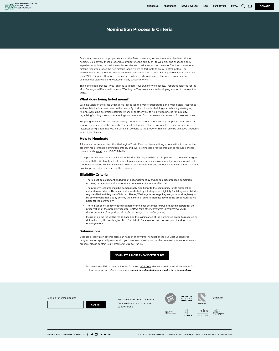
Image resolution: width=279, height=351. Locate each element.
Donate (265, 6)
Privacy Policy (54, 334)
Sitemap (68, 334)
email (99, 151)
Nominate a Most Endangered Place (139, 255)
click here (145, 266)
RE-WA (234, 6)
